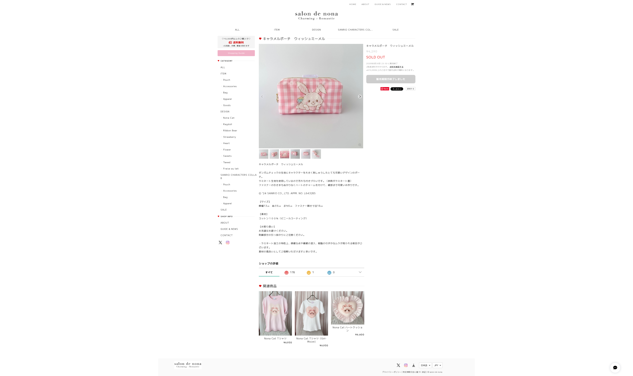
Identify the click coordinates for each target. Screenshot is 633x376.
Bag (225, 92)
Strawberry (229, 136)
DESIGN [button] (316, 29)
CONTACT (401, 4)
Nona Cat (229, 117)
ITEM (223, 73)
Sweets (227, 155)
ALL (237, 29)
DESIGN (225, 111)
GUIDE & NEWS (383, 4)
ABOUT (365, 4)
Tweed (226, 162)
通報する (410, 88)
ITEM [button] (277, 29)
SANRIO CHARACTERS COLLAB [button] (357, 29)
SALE (395, 29)
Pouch (226, 79)
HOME (352, 4)
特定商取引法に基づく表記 (414, 372)
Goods (227, 105)
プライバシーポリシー (391, 372)
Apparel (227, 98)
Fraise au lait (231, 168)
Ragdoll (227, 124)
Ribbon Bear (230, 130)
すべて (269, 272)
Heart (226, 143)
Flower (227, 149)
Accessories (230, 86)
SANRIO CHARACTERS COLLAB (239, 176)
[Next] (360, 96)
